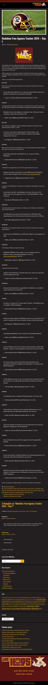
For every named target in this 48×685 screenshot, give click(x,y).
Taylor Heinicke (32, 604)
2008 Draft (17, 597)
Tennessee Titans (28, 492)
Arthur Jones (16, 488)
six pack (24, 604)
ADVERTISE (29, 674)
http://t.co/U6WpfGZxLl (10, 256)
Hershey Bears (41, 599)
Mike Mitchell (5, 492)
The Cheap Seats (9, 606)
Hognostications (5, 601)
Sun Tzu (27, 604)
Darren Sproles (20, 490)
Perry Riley (11, 492)
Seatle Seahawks (19, 492)
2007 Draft (12, 597)
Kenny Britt (41, 490)
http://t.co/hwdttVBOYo (33, 174)
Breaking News (6, 579)
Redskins (36, 602)
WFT (41, 608)
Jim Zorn (23, 601)
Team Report (6, 575)
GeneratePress (31, 683)
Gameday (5, 583)
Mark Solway (5, 532)
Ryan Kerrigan (12, 604)
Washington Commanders (8, 571)
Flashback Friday (7, 586)
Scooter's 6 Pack (18, 604)
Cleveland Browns (11, 490)
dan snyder (27, 599)
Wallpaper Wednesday (23, 606)
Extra (35, 599)
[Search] (22, 561)
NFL (17, 602)
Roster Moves (6, 577)
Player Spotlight (7, 581)
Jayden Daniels (18, 601)
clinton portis (14, 599)
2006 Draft (8, 597)
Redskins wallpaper (41, 602)
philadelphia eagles (29, 602)
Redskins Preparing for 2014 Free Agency (14, 494)
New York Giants (12, 602)
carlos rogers (30, 488)
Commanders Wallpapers (9, 573)
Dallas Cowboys (20, 599)
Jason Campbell (12, 601)
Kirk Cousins (28, 601)
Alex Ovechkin (23, 597)
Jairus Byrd (35, 490)
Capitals (10, 599)
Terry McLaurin (38, 604)
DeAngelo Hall (28, 490)
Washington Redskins (9, 486)
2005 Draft (4, 597)
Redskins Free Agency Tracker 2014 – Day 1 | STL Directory (22, 511)
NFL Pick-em (21, 602)
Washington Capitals (33, 606)
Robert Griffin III (6, 604)
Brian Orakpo (23, 488)
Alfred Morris (29, 597)
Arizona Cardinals (8, 488)
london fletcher (33, 601)
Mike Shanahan (38, 601)
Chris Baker (37, 488)
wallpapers (16, 606)
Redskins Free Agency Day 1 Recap (12, 496)
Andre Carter (35, 597)
